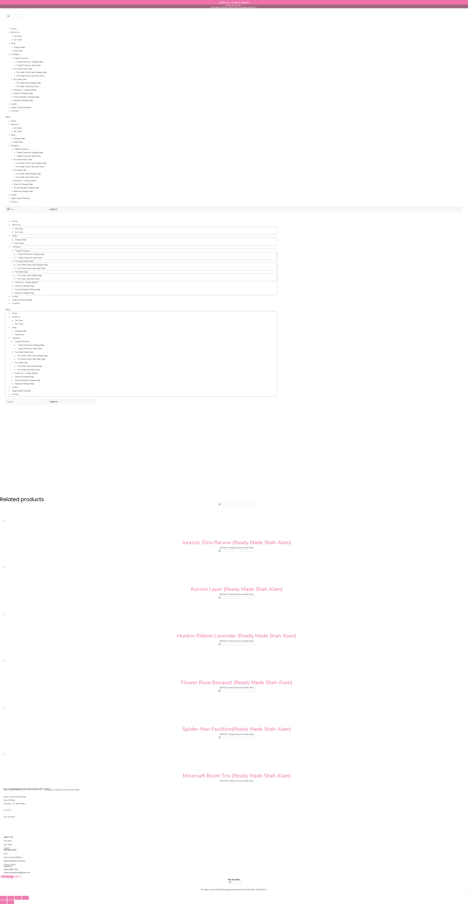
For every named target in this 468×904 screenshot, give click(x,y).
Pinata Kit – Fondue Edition (25, 90)
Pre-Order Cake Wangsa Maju (28, 83)
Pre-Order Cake (20, 79)
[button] (234, 117)
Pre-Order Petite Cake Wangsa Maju (31, 72)
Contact (15, 110)
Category (15, 54)
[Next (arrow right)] (10, 902)
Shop (13, 43)
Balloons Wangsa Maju (23, 100)
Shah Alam (18, 51)
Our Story (18, 36)
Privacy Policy (10, 864)
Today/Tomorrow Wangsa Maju (29, 62)
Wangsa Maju (19, 47)
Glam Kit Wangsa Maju (23, 93)
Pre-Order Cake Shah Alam (27, 86)
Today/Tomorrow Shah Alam (28, 65)
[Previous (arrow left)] (3, 902)
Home (13, 28)
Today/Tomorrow (21, 58)
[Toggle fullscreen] (18, 898)
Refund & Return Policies (14, 861)
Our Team (18, 40)
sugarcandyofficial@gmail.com (17, 872)
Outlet (14, 104)
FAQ (5, 853)
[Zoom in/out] (25, 898)
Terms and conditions (13, 857)
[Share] (10, 898)
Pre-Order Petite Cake (23, 69)
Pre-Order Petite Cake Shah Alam (30, 76)
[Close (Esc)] (3, 898)
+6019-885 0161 (11, 869)
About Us (15, 32)
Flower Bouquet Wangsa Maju (26, 97)
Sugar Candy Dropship (21, 107)
